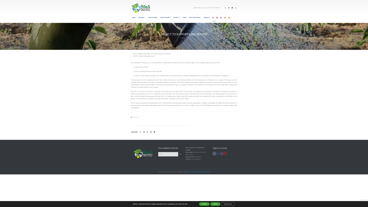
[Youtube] (232, 7)
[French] (221, 17)
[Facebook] (225, 7)
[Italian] (225, 17)
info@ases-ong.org (201, 8)
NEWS (184, 17)
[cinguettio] (228, 7)
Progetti (176, 17)
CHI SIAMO (141, 17)
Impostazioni (228, 204)
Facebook (140, 132)
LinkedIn (147, 132)
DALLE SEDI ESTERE (194, 17)
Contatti (207, 17)
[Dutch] (213, 17)
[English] (217, 17)
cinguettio (144, 132)
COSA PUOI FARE (165, 17)
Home (134, 17)
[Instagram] (235, 7)
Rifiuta (215, 204)
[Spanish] (229, 17)
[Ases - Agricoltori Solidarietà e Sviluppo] (140, 8)
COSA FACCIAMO (152, 17)
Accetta (204, 204)
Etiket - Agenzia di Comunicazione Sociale (198, 171)
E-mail (154, 132)
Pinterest (151, 132)
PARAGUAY (136, 117)
